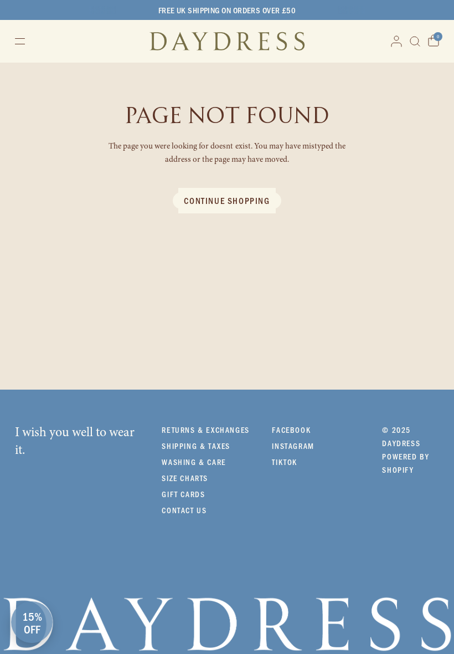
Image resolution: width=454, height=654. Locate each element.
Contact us (184, 510)
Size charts (185, 478)
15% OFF (32, 622)
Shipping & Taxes (196, 446)
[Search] (415, 41)
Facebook (291, 430)
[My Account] (396, 41)
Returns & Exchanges (205, 430)
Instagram (293, 446)
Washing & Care (193, 462)
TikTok (284, 462)
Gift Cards (183, 494)
